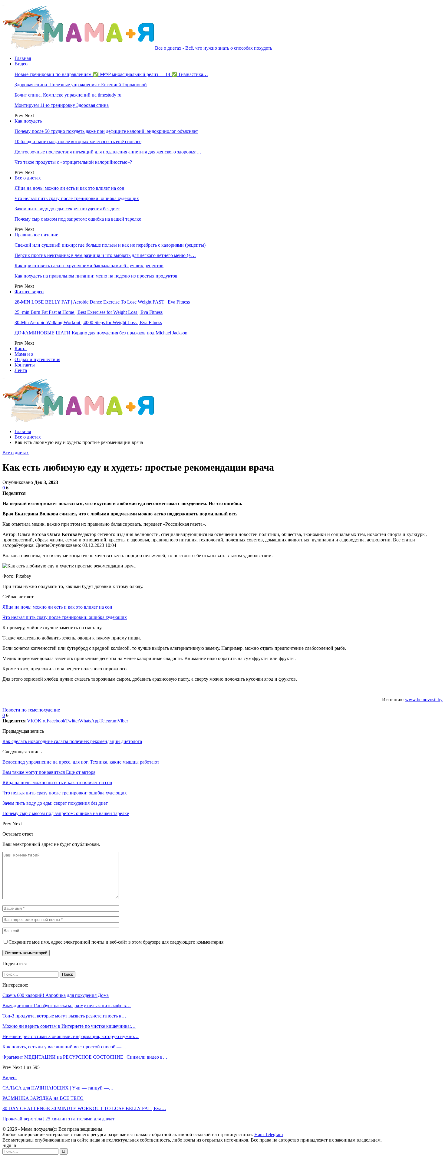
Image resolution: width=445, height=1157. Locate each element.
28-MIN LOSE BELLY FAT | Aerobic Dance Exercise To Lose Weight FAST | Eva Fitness (102, 301)
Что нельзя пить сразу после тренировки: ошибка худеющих (77, 198)
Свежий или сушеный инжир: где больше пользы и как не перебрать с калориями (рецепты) (110, 245)
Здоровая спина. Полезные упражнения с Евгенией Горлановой (81, 84)
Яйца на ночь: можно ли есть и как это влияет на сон (69, 188)
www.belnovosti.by (424, 699)
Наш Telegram (268, 1134)
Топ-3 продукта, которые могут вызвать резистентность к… (64, 1015)
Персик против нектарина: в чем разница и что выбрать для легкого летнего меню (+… (105, 255)
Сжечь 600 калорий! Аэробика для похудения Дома (55, 995)
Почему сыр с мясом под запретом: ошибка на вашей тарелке (78, 219)
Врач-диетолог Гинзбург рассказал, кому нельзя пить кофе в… (66, 1005)
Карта (21, 348)
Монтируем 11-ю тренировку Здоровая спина (62, 105)
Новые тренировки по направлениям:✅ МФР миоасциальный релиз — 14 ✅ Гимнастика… (111, 74)
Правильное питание (36, 234)
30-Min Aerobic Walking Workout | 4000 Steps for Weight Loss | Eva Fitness (88, 322)
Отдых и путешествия (37, 359)
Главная (23, 58)
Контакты (25, 364)
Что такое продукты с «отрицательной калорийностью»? (73, 162)
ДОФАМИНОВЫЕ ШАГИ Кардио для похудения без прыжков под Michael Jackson (101, 332)
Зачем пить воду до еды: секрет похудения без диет (67, 208)
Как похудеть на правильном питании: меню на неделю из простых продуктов (96, 275)
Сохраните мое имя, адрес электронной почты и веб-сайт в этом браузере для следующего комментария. (116, 942)
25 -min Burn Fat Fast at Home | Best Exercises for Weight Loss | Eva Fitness (89, 312)
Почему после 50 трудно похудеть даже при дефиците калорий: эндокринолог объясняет (106, 131)
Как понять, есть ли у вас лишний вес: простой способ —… (64, 1046)
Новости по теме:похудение (31, 709)
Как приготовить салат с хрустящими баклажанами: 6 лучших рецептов (89, 265)
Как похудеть (28, 120)
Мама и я (24, 354)
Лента (21, 370)
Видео (21, 63)
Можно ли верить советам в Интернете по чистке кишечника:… (69, 1026)
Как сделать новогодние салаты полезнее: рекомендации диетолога (72, 741)
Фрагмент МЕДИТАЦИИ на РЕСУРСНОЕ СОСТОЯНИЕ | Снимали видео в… (84, 1057)
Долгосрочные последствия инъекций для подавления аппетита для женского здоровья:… (108, 151)
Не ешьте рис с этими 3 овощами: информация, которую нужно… (70, 1036)
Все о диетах (28, 177)
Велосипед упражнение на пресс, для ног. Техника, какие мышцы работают (80, 761)
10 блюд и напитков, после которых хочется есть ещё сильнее (78, 141)
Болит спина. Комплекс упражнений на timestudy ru (68, 94)
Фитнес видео (29, 291)
